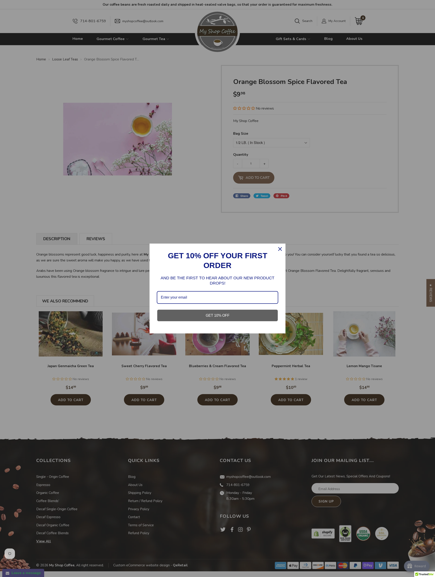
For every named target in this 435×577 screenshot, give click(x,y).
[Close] (280, 249)
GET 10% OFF (218, 315)
